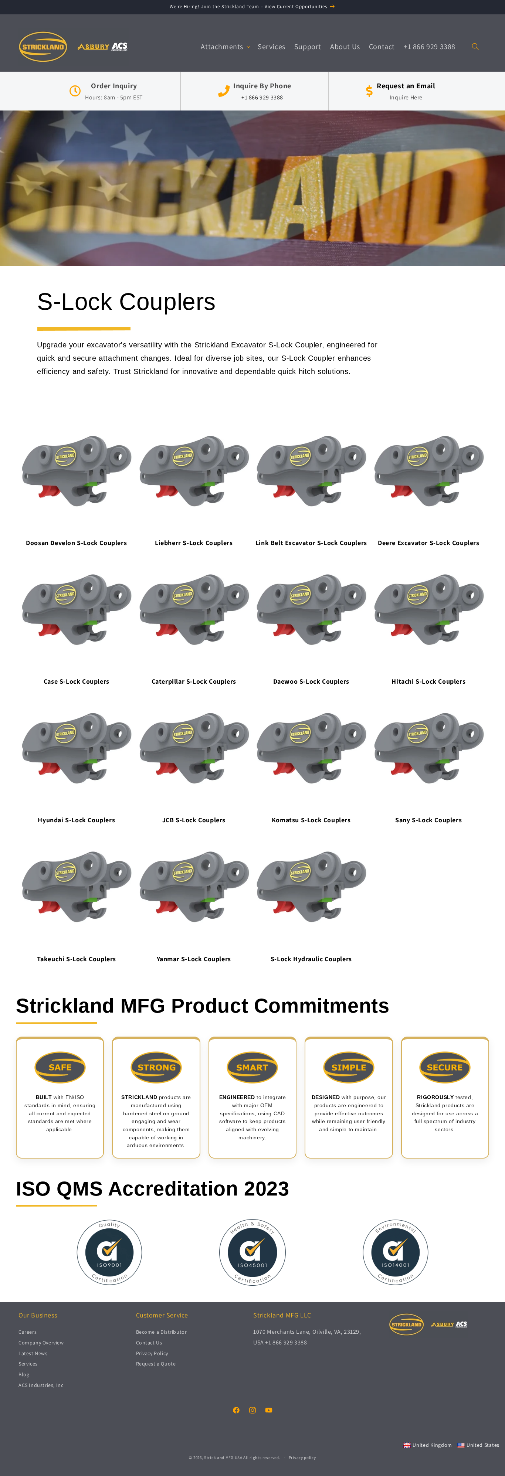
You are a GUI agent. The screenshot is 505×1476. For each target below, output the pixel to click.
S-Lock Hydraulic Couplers (311, 958)
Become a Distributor (161, 1332)
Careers (27, 1332)
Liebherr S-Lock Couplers (194, 542)
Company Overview (41, 1343)
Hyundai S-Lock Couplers (76, 820)
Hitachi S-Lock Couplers (428, 681)
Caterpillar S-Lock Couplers (194, 681)
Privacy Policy (152, 1353)
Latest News (33, 1353)
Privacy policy (302, 1457)
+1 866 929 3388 (262, 97)
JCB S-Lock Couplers (194, 820)
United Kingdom (432, 1445)
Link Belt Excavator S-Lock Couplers (311, 542)
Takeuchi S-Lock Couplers (76, 958)
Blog (23, 1374)
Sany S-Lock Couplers (428, 820)
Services (28, 1364)
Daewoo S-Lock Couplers (311, 681)
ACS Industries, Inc (40, 1385)
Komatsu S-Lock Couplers (311, 820)
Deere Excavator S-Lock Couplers (428, 542)
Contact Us (149, 1343)
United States (483, 1445)
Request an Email (406, 86)
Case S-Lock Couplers (76, 681)
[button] (224, 46)
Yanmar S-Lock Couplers (194, 958)
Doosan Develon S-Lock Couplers (76, 542)
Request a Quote (156, 1364)
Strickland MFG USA (223, 1457)
